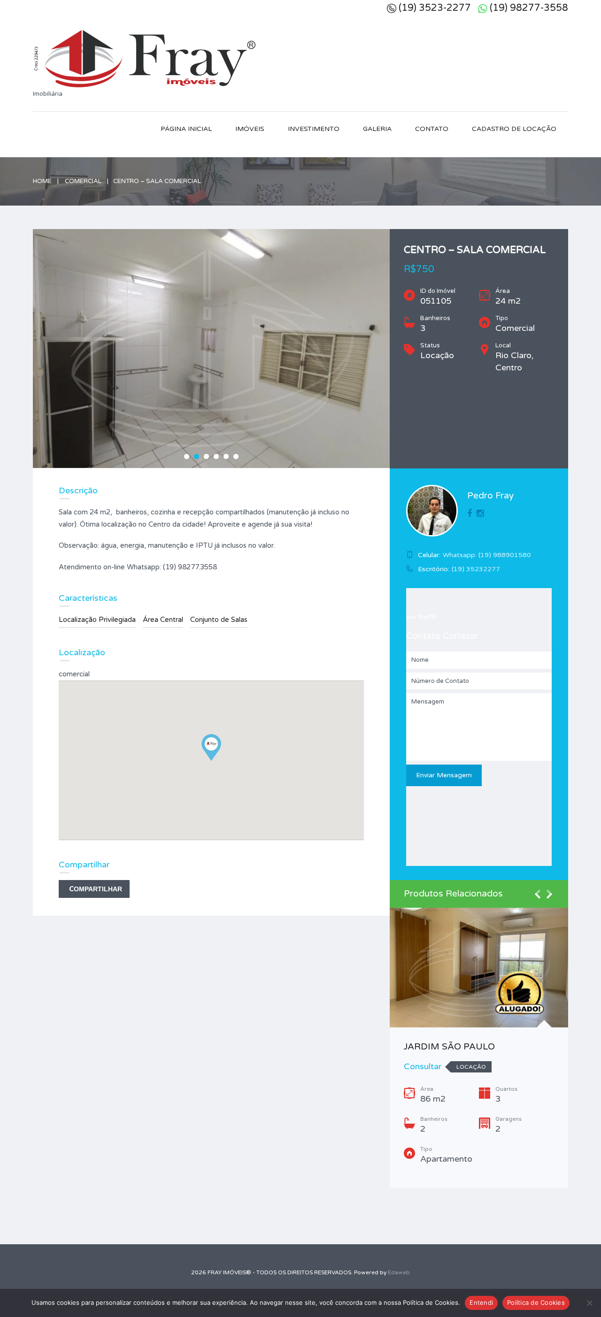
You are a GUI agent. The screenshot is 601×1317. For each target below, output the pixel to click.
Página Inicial (186, 129)
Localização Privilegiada (97, 619)
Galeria (377, 129)
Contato (431, 129)
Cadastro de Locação (514, 129)
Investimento (313, 129)
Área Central (163, 619)
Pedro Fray (490, 495)
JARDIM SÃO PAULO (449, 1046)
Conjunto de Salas (218, 619)
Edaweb (399, 1272)
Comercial (83, 181)
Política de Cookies (536, 1302)
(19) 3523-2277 (435, 8)
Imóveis (249, 129)
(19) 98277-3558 (529, 8)
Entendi (481, 1302)
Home (42, 181)
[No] (589, 1303)
